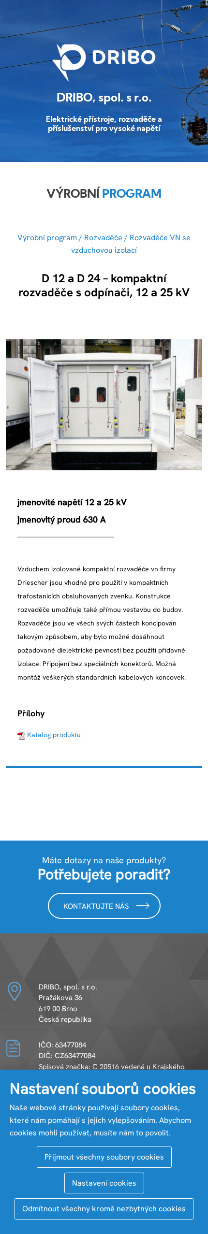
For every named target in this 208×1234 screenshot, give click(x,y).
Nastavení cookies (104, 1183)
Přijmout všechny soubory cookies (104, 1157)
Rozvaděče (103, 237)
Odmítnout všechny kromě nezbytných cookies (104, 1209)
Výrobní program (47, 237)
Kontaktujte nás (97, 906)
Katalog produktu (54, 734)
